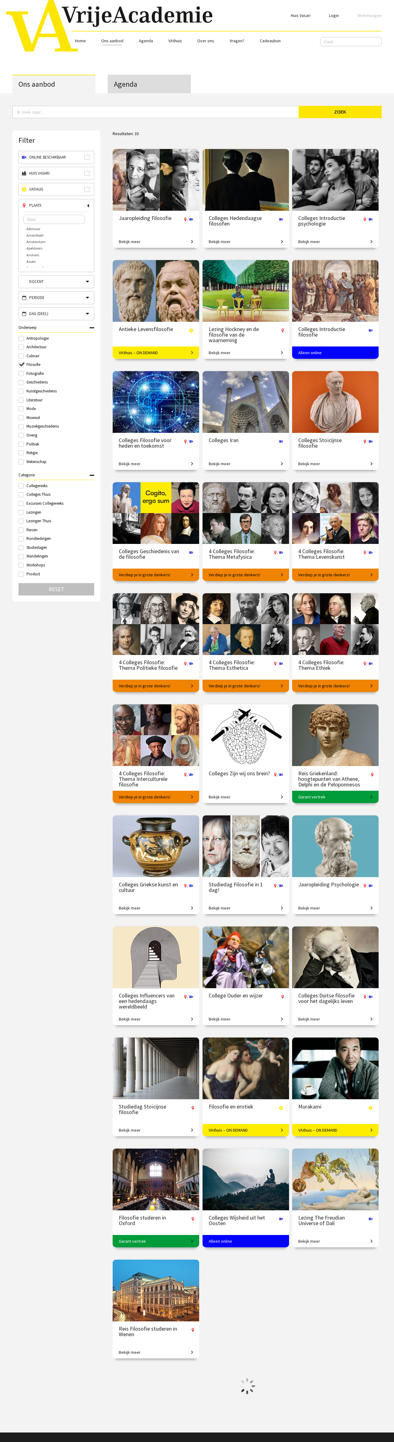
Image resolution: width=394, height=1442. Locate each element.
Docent (36, 281)
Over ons (205, 41)
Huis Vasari (301, 15)
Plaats (35, 205)
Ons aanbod (112, 41)
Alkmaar (33, 228)
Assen (31, 261)
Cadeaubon (270, 41)
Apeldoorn (34, 248)
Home (80, 41)
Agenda (146, 41)
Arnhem (32, 255)
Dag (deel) (38, 313)
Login (334, 15)
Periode (37, 297)
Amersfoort (35, 235)
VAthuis (175, 41)
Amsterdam (36, 241)
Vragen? (237, 41)
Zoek (340, 112)
